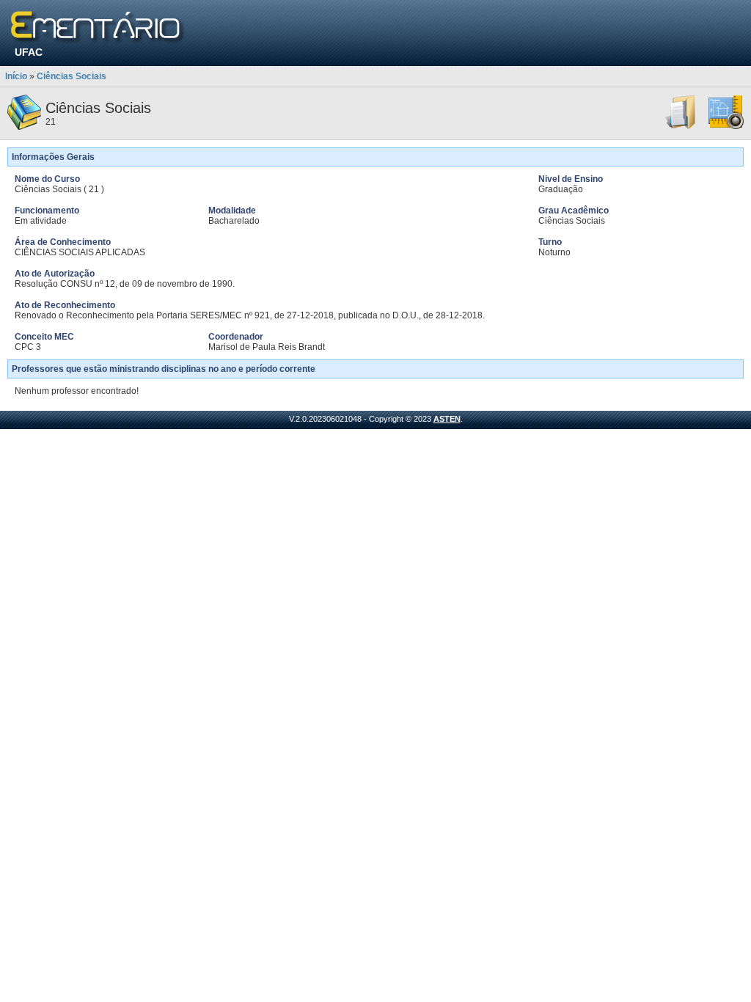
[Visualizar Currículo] (681, 127)
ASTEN (447, 418)
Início (16, 76)
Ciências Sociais (71, 76)
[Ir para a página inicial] (98, 27)
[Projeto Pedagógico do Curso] (726, 127)
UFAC (29, 52)
